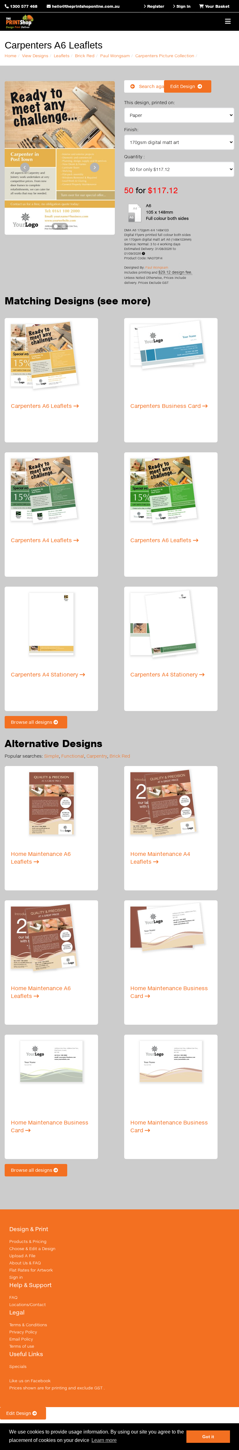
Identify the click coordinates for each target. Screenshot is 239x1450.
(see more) (123, 301)
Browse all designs (32, 722)
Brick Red (85, 55)
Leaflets (61, 55)
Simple (51, 756)
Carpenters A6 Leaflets (42, 406)
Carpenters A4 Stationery (45, 674)
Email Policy (21, 1339)
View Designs (35, 55)
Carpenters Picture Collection (164, 55)
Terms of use (21, 1346)
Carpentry (97, 756)
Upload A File (22, 1255)
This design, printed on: (149, 102)
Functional (72, 756)
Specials (17, 1366)
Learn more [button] (104, 1440)
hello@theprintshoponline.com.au (85, 6)
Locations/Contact (27, 1304)
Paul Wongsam (115, 55)
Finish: (131, 129)
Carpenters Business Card (166, 406)
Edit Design (184, 86)
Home (10, 55)
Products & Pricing (27, 1241)
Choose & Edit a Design (32, 1248)
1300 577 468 (23, 6)
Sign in (16, 1277)
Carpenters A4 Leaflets (42, 540)
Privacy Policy (23, 1331)
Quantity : (134, 156)
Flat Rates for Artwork (31, 1270)
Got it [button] (208, 1436)
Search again (153, 86)
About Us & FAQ (25, 1262)
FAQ (13, 1297)
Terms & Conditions (28, 1324)
